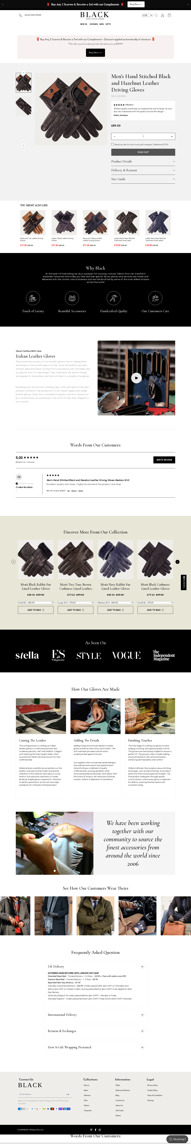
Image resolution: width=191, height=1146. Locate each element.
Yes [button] (68, 491)
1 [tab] (55, 871)
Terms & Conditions (154, 1095)
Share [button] (80, 491)
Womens (87, 1095)
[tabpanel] (54, 843)
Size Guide (118, 179)
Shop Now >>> (95, 52)
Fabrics (86, 1105)
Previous (13, 562)
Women (94, 24)
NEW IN (83, 24)
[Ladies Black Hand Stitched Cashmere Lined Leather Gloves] (126, 222)
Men (101, 24)
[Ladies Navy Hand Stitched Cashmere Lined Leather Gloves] (158, 222)
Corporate (88, 1110)
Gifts (108, 24)
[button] (156, 15)
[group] (30, 457)
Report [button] (74, 491)
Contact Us (120, 1100)
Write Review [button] (164, 459)
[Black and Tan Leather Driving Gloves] (33, 222)
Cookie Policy (152, 1090)
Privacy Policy (152, 1085)
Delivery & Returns (124, 170)
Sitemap (150, 1100)
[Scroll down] (24, 145)
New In (86, 1085)
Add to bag (34, 610)
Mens (86, 1090)
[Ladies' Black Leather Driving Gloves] (64, 222)
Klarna (118, 1115)
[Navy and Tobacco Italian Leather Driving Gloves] (95, 222)
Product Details (121, 161)
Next (177, 562)
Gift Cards (119, 1110)
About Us (119, 1105)
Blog (117, 1095)
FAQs (118, 1085)
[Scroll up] (24, 73)
